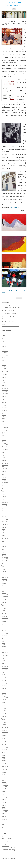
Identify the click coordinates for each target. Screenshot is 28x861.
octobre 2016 (4, 522)
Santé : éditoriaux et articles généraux (9, 847)
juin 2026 (3, 341)
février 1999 (4, 808)
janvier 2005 (4, 725)
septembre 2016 (5, 524)
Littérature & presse (5, 843)
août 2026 (3, 338)
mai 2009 (3, 658)
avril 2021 (3, 438)
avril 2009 (3, 660)
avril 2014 (3, 569)
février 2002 (4, 780)
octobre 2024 (4, 372)
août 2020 (3, 451)
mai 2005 (3, 719)
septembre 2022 (5, 412)
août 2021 (3, 432)
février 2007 (4, 694)
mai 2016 (3, 530)
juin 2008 (3, 672)
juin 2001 (3, 791)
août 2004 (3, 733)
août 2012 (3, 601)
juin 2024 (3, 379)
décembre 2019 (5, 463)
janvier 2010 (4, 649)
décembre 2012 (5, 594)
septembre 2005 (5, 713)
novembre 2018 (5, 483)
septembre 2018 (5, 487)
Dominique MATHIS (14, 3)
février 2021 (4, 441)
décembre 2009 (5, 650)
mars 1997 (4, 825)
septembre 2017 (5, 505)
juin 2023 (3, 397)
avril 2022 (3, 419)
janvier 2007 (4, 696)
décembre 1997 (5, 818)
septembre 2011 (5, 618)
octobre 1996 (4, 829)
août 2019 (3, 469)
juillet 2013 (4, 583)
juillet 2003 (4, 754)
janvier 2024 (4, 387)
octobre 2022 (4, 410)
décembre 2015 (5, 538)
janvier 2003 (4, 763)
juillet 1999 (4, 805)
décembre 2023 (5, 388)
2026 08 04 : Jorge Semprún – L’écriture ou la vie (11, 307)
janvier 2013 (4, 593)
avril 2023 (3, 401)
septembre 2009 (5, 655)
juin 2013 (3, 585)
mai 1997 (3, 824)
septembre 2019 (5, 468)
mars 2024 (4, 383)
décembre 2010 (5, 632)
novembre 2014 (5, 558)
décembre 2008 (5, 666)
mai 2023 (3, 399)
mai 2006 (3, 704)
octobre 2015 (4, 541)
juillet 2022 (4, 415)
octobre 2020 (4, 447)
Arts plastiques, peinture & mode (8, 838)
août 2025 (3, 357)
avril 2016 (3, 532)
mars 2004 (4, 741)
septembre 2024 (5, 374)
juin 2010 (3, 641)
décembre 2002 (5, 764)
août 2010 (3, 638)
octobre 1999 (4, 804)
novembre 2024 (5, 371)
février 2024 (4, 385)
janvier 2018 (4, 499)
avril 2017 (3, 513)
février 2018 (4, 497)
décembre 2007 (5, 682)
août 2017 (3, 507)
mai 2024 (3, 380)
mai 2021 (3, 437)
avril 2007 (3, 691)
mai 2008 (3, 674)
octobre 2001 (4, 786)
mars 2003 (4, 760)
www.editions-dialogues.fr (14, 207)
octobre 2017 (4, 504)
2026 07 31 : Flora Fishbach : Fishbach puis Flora (11, 312)
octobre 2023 (4, 391)
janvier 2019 (4, 480)
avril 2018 (3, 494)
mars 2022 (4, 421)
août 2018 (3, 488)
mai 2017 (3, 511)
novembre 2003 (5, 747)
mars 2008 (4, 677)
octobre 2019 (4, 466)
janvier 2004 (4, 744)
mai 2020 (3, 455)
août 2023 (3, 394)
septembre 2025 (5, 355)
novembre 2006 (5, 697)
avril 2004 (3, 739)
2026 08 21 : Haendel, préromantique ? (9, 305)
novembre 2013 (5, 577)
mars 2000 (4, 800)
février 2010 (4, 647)
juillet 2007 (4, 688)
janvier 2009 (4, 665)
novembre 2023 (5, 390)
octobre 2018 (4, 485)
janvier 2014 (4, 574)
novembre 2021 (5, 427)
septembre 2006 (5, 699)
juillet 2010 (4, 640)
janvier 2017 (4, 518)
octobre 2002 (4, 768)
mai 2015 (3, 549)
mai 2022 (3, 418)
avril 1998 (3, 814)
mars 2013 (4, 590)
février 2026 (4, 348)
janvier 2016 (4, 536)
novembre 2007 (5, 683)
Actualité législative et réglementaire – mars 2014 (20, 290)
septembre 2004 (5, 732)
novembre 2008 (5, 668)
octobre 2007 (4, 685)
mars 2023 (4, 402)
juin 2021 (3, 435)
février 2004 (4, 743)
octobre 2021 (4, 429)
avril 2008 (3, 675)
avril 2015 (3, 551)
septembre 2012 (5, 599)
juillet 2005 (4, 716)
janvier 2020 (4, 462)
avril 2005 (3, 721)
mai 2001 (3, 793)
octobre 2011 (4, 616)
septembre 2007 (5, 686)
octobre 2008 (4, 669)
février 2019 (4, 479)
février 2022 (4, 422)
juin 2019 (3, 472)
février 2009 (4, 663)
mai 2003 (3, 757)
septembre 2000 (5, 797)
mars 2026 (4, 346)
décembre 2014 (5, 557)
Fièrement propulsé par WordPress (8, 858)
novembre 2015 (5, 540)
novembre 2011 (5, 615)
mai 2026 (3, 343)
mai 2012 (3, 605)
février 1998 (4, 816)
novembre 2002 (5, 766)
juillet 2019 (4, 471)
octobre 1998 (4, 811)
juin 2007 (3, 690)
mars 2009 (4, 661)
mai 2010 (3, 643)
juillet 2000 (4, 799)
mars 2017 (4, 515)
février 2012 (4, 610)
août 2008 (3, 671)
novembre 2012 (5, 596)
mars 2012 (4, 608)
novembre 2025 (5, 352)
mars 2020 (4, 458)
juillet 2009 (4, 657)
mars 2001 (4, 794)
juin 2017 (3, 510)
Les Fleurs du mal (5, 841)
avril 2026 (3, 344)
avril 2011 (3, 625)
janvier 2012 (4, 611)
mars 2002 (4, 779)
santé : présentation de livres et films (9, 849)
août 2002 (3, 771)
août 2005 (3, 715)
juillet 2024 (4, 377)
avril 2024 (3, 382)
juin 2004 (3, 736)
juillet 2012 (4, 602)
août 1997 (3, 822)
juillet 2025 (4, 358)
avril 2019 (3, 476)
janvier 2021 (4, 443)
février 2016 (4, 535)
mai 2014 (3, 568)
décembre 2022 (5, 407)
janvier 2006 (4, 710)
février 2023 (4, 404)
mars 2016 (4, 533)
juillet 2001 (4, 789)
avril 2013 (3, 588)
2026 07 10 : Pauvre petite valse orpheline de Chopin (12, 315)
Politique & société (5, 846)
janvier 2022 (4, 424)
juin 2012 (3, 604)
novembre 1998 (5, 810)
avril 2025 (3, 363)
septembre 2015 (5, 543)
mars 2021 (4, 440)
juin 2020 (3, 454)
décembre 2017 (5, 501)
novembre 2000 (5, 796)
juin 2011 (3, 622)
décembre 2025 (5, 351)
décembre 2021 (5, 426)
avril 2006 (3, 705)
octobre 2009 (4, 654)
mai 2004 (3, 738)
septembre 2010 (5, 636)
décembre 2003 (5, 746)
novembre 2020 (5, 446)
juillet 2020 (4, 452)
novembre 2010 (5, 633)
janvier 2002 (4, 782)
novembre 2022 (5, 408)
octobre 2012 (4, 597)
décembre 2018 (5, 482)
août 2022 (3, 413)
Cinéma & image (5, 839)
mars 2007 (4, 693)
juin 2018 (3, 491)
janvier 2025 (4, 368)
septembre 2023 (5, 393)
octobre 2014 (4, 560)
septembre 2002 (5, 769)
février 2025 (4, 366)
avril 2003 (3, 758)
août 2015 (3, 544)
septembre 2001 (5, 788)
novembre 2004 (5, 729)
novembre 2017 (5, 502)
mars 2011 (4, 627)
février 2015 (4, 554)
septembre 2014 (5, 561)
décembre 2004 (5, 727)
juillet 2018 (4, 490)
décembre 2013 (5, 576)
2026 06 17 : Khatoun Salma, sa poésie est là (10, 326)
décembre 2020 (5, 444)
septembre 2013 (5, 580)
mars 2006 (4, 707)
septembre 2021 (5, 430)
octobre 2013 (4, 579)
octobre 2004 (4, 730)
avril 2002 (3, 777)
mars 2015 (4, 552)
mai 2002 (3, 775)
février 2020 (4, 460)
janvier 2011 (4, 630)
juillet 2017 (4, 508)
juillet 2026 (4, 340)
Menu (14, 8)
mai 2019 (3, 474)
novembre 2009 (5, 652)
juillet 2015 (4, 546)
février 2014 (4, 572)
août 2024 (3, 376)
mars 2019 (4, 477)
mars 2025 (4, 365)
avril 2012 (3, 607)
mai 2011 (3, 624)
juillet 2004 (4, 735)
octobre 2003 (4, 749)
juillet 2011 (4, 621)
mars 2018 (4, 496)
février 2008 (4, 679)
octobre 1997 (4, 819)
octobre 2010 (4, 635)
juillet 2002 (4, 772)
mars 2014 (4, 571)
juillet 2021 (4, 433)
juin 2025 (3, 360)
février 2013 (4, 591)
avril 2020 (3, 457)
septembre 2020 (5, 449)
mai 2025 (3, 362)
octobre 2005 (4, 711)
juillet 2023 (4, 396)
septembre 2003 (5, 750)
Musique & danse (5, 844)
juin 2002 (3, 774)
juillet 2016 (4, 527)
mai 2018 (3, 493)
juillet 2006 (4, 700)
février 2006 (4, 708)
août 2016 (3, 526)
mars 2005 (4, 722)
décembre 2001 (5, 783)
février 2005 (4, 724)
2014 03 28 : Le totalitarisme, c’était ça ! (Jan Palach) (7, 290)
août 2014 (3, 563)
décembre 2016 (5, 519)
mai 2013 (3, 586)
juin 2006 (3, 702)
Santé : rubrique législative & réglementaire (10, 850)
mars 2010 (4, 646)
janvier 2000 (4, 802)
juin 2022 (3, 416)
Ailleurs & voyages (5, 836)
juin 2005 (3, 718)
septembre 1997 (5, 821)
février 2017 (4, 516)
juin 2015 (3, 547)
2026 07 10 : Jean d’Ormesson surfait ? (9, 313)
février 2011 (4, 629)
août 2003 (3, 752)
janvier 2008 (4, 680)
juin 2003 (3, 755)
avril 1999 (3, 807)
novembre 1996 (5, 827)
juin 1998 (3, 813)
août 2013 (3, 582)
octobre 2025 (4, 354)
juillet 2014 (4, 565)
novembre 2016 (5, 521)
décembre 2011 (5, 613)
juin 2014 (3, 566)
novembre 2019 (5, 465)
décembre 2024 (5, 369)
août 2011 (3, 619)
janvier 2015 (4, 555)
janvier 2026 (4, 349)
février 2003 (4, 761)
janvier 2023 (4, 405)
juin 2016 (3, 529)
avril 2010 (3, 644)
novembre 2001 (5, 785)
